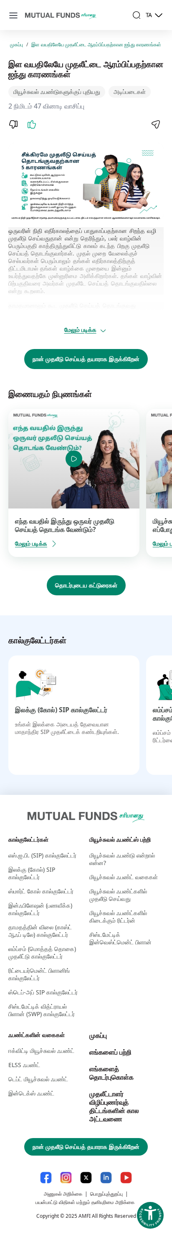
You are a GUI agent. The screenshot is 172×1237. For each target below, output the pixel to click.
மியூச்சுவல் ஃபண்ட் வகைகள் (123, 877)
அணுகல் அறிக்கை (63, 1193)
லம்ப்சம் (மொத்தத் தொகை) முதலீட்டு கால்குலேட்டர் (42, 952)
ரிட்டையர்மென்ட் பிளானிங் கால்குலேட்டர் (39, 974)
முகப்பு (16, 45)
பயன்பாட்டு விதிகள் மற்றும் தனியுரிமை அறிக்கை (84, 1202)
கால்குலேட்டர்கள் (28, 839)
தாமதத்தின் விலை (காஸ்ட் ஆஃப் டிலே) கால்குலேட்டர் (40, 931)
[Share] (155, 124)
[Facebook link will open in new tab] (46, 1177)
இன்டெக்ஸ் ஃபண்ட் (31, 1093)
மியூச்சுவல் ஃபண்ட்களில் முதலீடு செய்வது (118, 895)
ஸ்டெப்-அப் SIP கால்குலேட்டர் (43, 992)
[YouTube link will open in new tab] (126, 1177)
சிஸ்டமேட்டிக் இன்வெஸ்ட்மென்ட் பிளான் (120, 938)
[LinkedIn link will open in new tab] (106, 1177)
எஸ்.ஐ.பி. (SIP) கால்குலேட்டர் (42, 855)
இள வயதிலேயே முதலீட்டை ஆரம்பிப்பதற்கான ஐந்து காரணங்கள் (96, 45)
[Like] (32, 124)
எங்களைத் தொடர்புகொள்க (111, 1073)
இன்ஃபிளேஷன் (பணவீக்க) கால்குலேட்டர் (40, 909)
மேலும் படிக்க (80, 330)
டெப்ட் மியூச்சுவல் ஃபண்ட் (38, 1079)
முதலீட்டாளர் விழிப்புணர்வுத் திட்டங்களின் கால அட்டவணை (114, 1106)
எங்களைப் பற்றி (110, 1052)
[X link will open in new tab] (86, 1177)
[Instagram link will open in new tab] (66, 1177)
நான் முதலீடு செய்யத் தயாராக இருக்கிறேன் (86, 359)
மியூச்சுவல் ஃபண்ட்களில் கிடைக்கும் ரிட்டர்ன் (118, 916)
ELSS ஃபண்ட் (24, 1065)
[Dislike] (13, 124)
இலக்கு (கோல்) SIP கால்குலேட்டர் (61, 709)
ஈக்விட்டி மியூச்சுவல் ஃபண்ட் (41, 1051)
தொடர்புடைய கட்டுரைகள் (86, 585)
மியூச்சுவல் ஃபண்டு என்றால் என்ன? (122, 859)
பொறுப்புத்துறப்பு (106, 1193)
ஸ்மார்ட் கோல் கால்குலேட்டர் (40, 891)
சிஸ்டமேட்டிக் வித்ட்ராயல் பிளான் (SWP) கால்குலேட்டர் (41, 1010)
